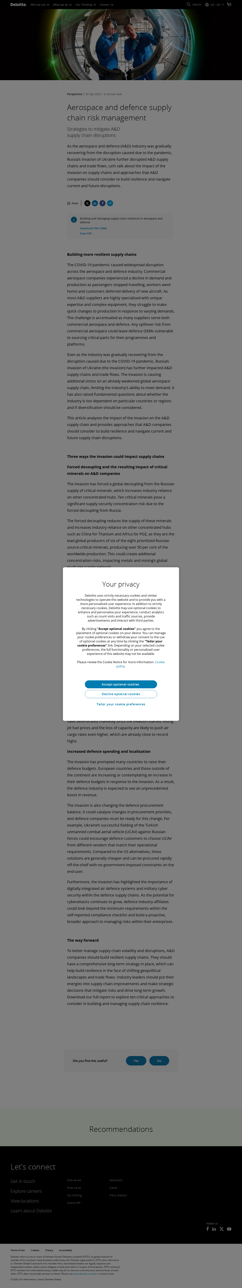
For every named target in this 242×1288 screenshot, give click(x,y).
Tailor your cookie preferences (121, 704)
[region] (121, 644)
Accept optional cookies (121, 684)
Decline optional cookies (121, 694)
